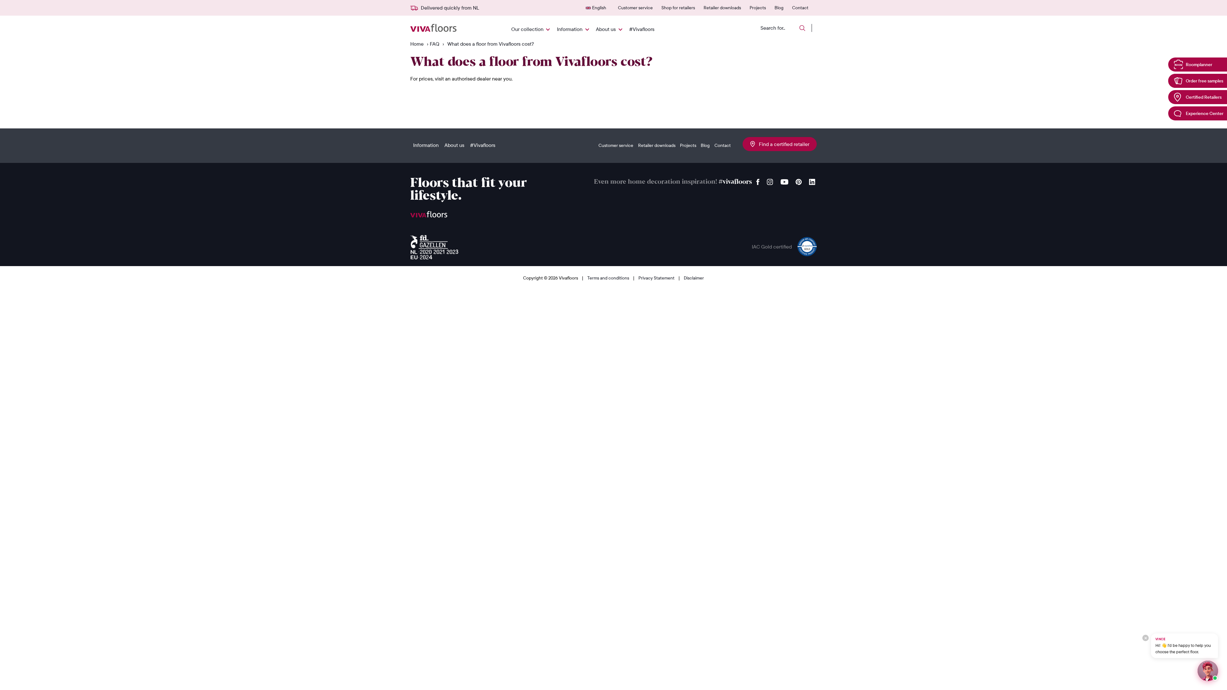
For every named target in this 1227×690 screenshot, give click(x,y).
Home (417, 44)
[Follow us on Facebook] (758, 180)
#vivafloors (735, 182)
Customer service (635, 8)
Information (570, 29)
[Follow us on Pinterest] (798, 180)
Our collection (527, 29)
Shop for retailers (678, 8)
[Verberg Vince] (1145, 638)
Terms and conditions (608, 278)
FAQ (434, 44)
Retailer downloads (722, 8)
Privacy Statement (656, 278)
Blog (779, 8)
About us (606, 29)
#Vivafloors (641, 29)
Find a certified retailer (782, 144)
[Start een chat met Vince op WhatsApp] (1208, 671)
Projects (758, 8)
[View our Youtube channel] (784, 180)
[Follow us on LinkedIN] (812, 180)
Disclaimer (694, 278)
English (599, 8)
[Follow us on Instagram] (770, 180)
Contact (800, 8)
